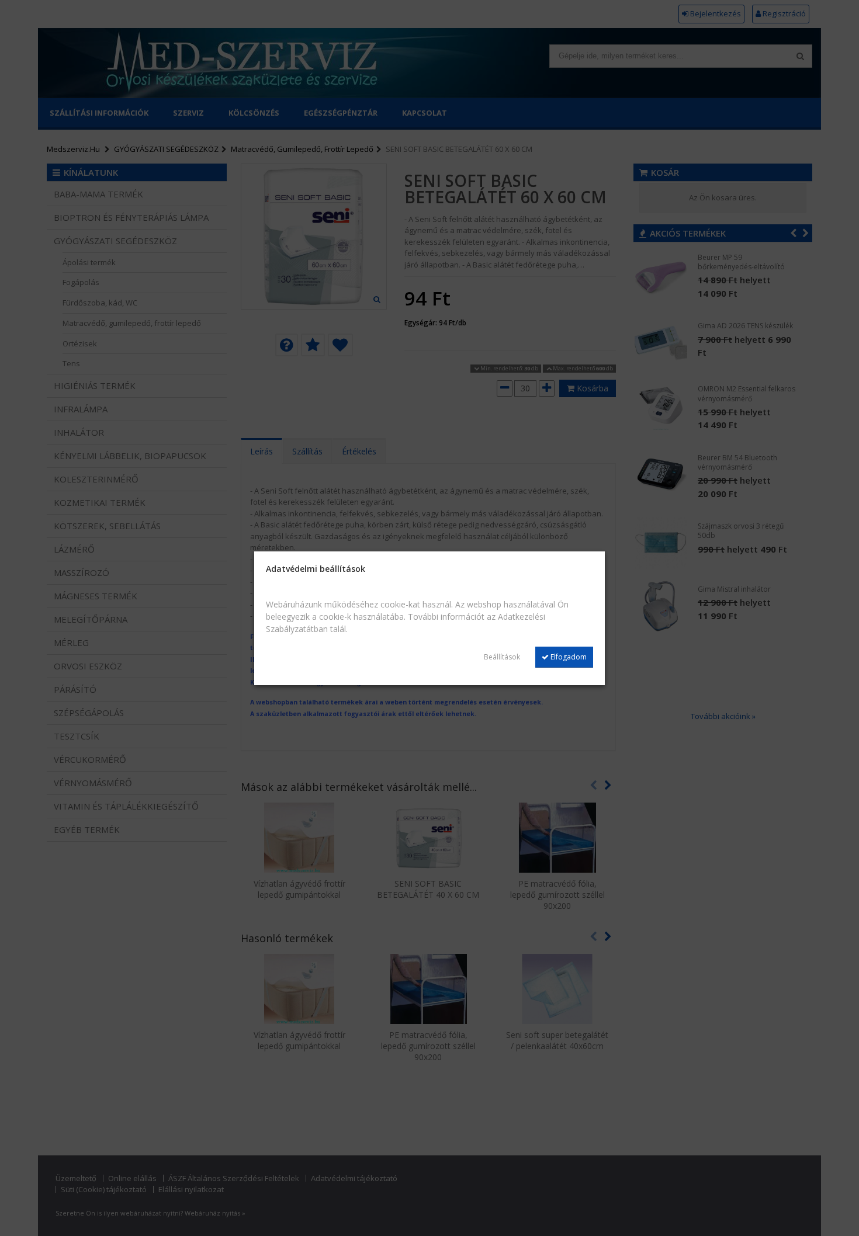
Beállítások (502, 657)
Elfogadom (568, 657)
